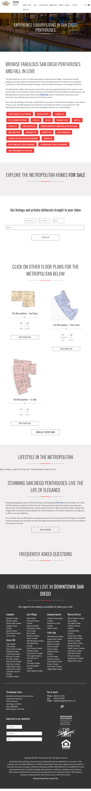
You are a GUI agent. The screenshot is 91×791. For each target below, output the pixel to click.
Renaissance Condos (75, 658)
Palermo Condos (53, 659)
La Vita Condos (52, 656)
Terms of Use (53, 778)
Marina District (74, 614)
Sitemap (36, 778)
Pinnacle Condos (74, 656)
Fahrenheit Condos (34, 628)
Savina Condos (11, 631)
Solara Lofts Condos (13, 666)
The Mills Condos (12, 676)
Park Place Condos (75, 651)
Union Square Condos (35, 671)
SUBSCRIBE (25, 748)
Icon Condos (31, 631)
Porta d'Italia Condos (54, 661)
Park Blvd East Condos (35, 641)
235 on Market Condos (76, 618)
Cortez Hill (10, 640)
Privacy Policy (44, 778)
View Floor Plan (25, 337)
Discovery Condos (13, 656)
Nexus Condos (32, 638)
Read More (45, 529)
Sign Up (45, 237)
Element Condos (33, 626)
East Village (32, 614)
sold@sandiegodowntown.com (64, 701)
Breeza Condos (52, 646)
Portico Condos (52, 664)
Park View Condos (13, 664)
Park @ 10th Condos (13, 661)
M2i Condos (31, 633)
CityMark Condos (12, 651)
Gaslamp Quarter (54, 614)
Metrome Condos (33, 636)
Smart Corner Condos (35, 653)
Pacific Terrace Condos (76, 648)
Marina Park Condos (75, 643)
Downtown (43, 5)
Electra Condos (11, 621)
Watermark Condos (75, 661)
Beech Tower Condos (14, 649)
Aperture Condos (53, 641)
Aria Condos (10, 646)
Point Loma (59, 502)
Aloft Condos (11, 644)
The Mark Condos (33, 663)
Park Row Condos (74, 653)
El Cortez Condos (12, 659)
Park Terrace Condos (34, 648)
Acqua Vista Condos (54, 639)
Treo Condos (11, 636)
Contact (26, 9)
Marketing (53, 5)
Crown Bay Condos (75, 636)
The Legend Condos (34, 656)
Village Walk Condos (54, 669)
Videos (61, 5)
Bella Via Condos (53, 644)
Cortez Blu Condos (13, 654)
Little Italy (51, 632)
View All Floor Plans (45, 432)
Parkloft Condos (32, 651)
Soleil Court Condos (13, 669)
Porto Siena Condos (54, 666)
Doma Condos (52, 649)
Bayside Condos (12, 618)
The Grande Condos (13, 633)
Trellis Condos (52, 628)
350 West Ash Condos (55, 636)
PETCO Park (44, 94)
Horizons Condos (74, 641)
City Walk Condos (74, 623)
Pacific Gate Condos (13, 623)
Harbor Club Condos (75, 638)
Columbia (10, 614)
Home (25, 5)
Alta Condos (31, 618)
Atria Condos (72, 621)
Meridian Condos (74, 646)
